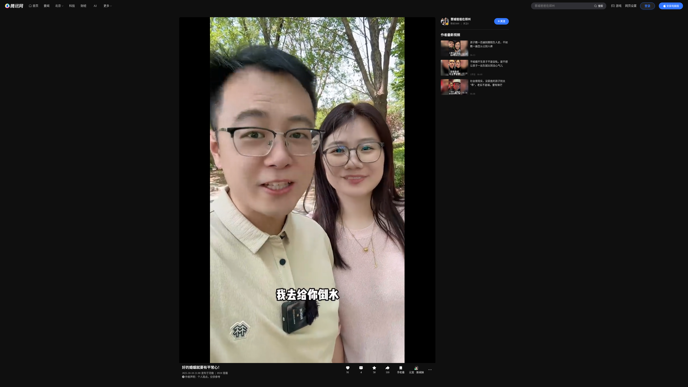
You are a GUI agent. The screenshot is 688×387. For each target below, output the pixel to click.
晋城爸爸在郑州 (461, 19)
